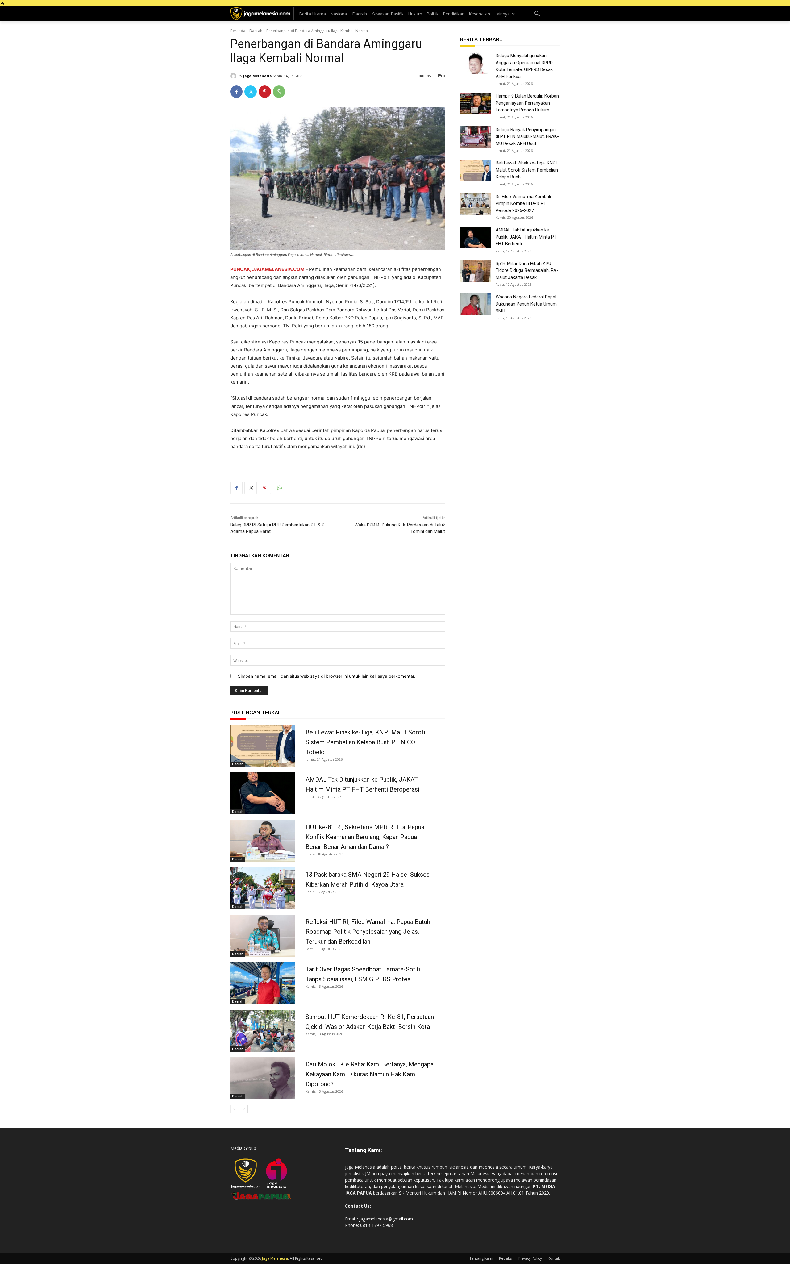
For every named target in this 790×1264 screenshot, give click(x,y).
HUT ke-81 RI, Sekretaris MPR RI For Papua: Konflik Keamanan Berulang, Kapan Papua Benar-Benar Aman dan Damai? (366, 836)
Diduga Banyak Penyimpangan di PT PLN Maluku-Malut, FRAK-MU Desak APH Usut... (527, 136)
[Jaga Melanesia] (234, 76)
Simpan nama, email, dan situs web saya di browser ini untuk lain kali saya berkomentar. (326, 676)
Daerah (255, 30)
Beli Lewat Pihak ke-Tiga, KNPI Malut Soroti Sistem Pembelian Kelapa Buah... (527, 170)
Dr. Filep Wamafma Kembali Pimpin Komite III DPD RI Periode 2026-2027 (523, 203)
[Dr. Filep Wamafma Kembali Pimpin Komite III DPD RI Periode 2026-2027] (475, 204)
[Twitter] (250, 91)
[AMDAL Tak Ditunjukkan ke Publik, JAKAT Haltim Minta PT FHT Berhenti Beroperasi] (262, 793)
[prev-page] (234, 1109)
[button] (537, 13)
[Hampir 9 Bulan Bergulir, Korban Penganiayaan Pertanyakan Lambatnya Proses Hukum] (475, 103)
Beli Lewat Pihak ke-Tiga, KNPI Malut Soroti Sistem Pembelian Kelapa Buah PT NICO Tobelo (365, 742)
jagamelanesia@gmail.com (386, 1219)
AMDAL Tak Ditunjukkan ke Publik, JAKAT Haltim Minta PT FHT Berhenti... (526, 237)
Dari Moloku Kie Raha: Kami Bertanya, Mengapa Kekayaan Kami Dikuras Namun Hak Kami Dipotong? (370, 1074)
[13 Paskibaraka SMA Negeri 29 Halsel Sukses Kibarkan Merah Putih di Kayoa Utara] (262, 888)
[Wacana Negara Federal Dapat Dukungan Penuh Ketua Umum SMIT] (475, 304)
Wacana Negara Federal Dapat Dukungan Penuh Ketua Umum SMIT (526, 304)
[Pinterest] (265, 91)
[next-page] (244, 1109)
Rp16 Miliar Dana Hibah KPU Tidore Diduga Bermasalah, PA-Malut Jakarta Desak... (527, 270)
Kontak (554, 1258)
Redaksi (506, 1258)
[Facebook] (236, 91)
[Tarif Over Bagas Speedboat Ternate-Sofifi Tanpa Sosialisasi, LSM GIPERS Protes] (262, 983)
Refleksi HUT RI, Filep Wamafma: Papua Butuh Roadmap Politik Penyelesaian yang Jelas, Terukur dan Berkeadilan (368, 931)
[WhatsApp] (279, 91)
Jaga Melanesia (257, 75)
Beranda (237, 30)
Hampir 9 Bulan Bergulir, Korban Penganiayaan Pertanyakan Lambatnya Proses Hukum (527, 103)
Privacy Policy (530, 1258)
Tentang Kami (481, 1258)
